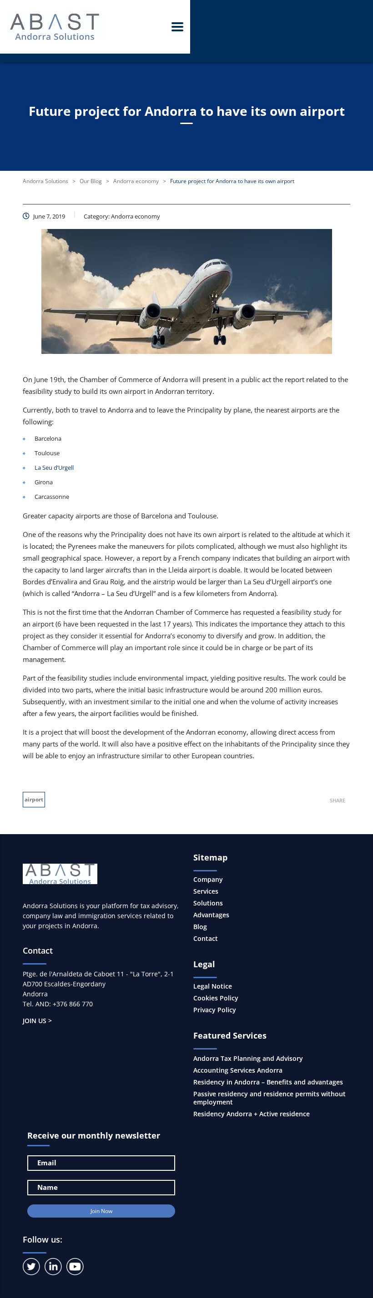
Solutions (208, 903)
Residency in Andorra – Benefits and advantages (268, 1082)
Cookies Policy (215, 998)
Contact (205, 938)
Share (337, 800)
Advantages (211, 915)
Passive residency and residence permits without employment (269, 1097)
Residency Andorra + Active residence (251, 1113)
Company (208, 879)
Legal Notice (212, 986)
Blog (200, 926)
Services (205, 891)
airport (34, 799)
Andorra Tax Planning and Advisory (248, 1058)
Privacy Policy (214, 1010)
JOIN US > (37, 1020)
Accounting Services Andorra (237, 1070)
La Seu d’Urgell (54, 467)
